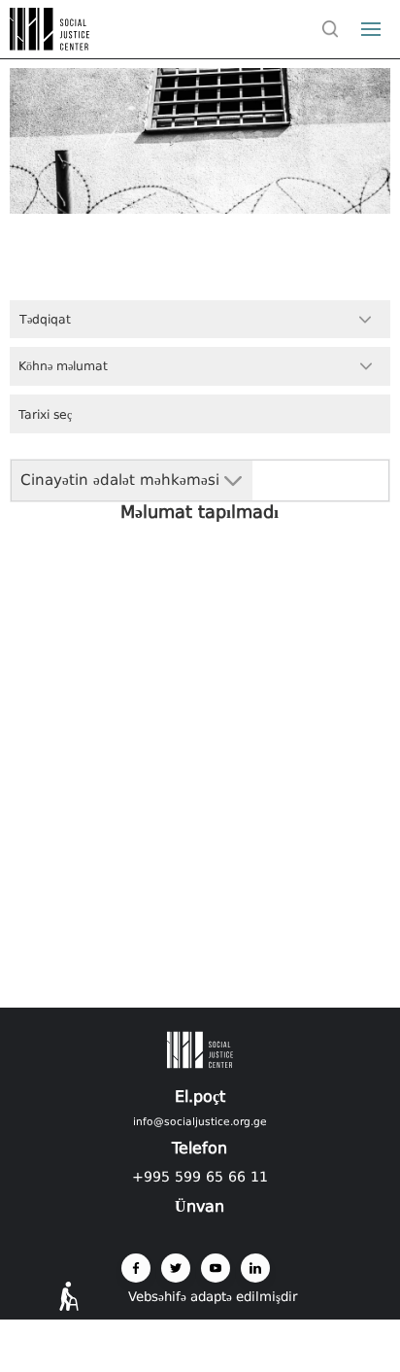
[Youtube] (215, 1268)
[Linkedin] (255, 1268)
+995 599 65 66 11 (200, 1176)
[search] (330, 29)
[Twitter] (175, 1268)
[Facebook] (135, 1268)
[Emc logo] (50, 44)
